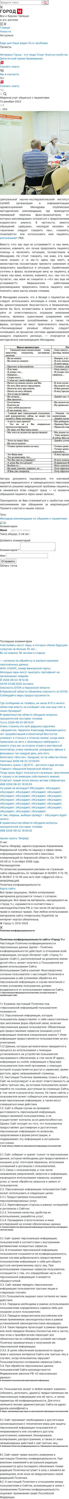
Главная (5, 27)
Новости (5, 31)
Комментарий (9, 550)
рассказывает (9, 238)
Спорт (41, 54)
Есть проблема (38, 43)
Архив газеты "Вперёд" (14, 838)
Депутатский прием (13, 58)
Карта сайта (7, 888)
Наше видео (20, 43)
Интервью (6, 54)
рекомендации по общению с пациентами (40, 518)
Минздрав (6, 518)
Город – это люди (25, 54)
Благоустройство (56, 54)
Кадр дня (6, 43)
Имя (2, 555)
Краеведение (34, 58)
